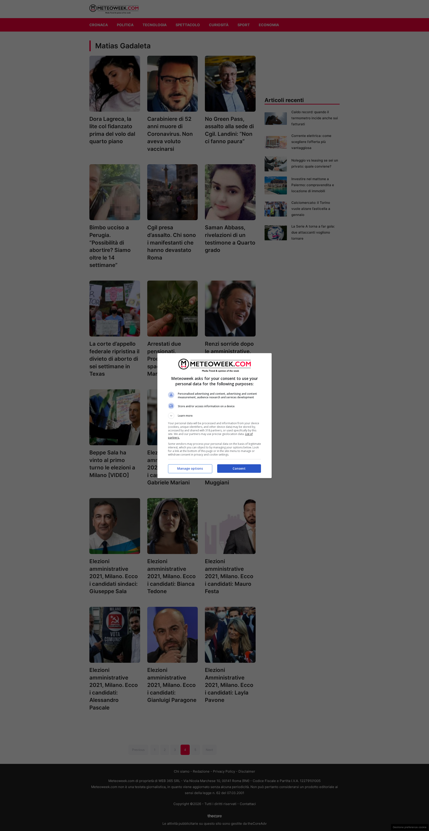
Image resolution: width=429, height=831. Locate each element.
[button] (214, 416)
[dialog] (214, 415)
